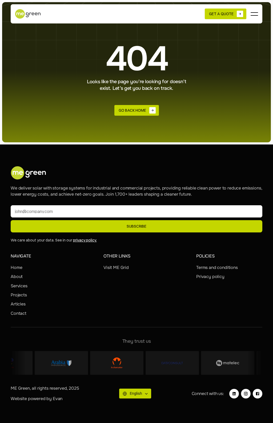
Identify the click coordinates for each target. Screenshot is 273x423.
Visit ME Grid (116, 267)
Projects (19, 295)
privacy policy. (85, 240)
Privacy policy (210, 276)
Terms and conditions (217, 267)
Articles (18, 304)
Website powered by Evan (36, 398)
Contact (18, 313)
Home (16, 267)
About (17, 276)
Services (19, 286)
